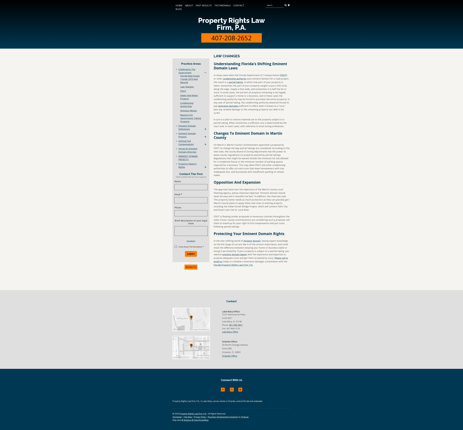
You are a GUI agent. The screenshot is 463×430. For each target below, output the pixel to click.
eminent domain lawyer (234, 254)
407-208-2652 (231, 37)
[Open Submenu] (205, 72)
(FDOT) (283, 75)
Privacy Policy (200, 417)
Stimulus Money (188, 110)
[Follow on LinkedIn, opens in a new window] (240, 390)
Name (177, 181)
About (189, 6)
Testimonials (222, 6)
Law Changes (187, 86)
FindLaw (245, 417)
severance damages (228, 105)
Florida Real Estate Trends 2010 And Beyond (190, 79)
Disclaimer (191, 241)
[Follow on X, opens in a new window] (232, 390)
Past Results (204, 6)
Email (178, 194)
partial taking (236, 82)
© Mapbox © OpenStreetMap (195, 420)
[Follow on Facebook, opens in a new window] (223, 390)
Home (179, 6)
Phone (177, 207)
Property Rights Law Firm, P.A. (231, 24)
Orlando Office (229, 355)
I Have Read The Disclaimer (191, 247)
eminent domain (252, 240)
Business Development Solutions (223, 417)
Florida (233, 265)
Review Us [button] (191, 267)
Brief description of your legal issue (191, 222)
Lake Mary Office (230, 331)
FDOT (183, 91)
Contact (238, 6)
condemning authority (235, 78)
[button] (460, 412)
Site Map (188, 417)
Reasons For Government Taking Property (190, 118)
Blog (179, 9)
